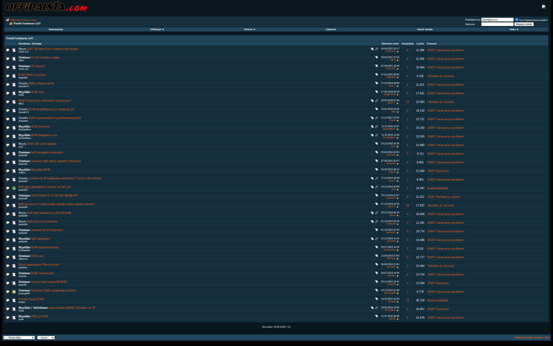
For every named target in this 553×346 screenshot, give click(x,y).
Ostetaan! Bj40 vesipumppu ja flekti (53, 290)
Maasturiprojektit (437, 188)
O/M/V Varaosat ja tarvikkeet (445, 50)
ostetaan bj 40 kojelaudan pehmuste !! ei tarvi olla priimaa (65, 178)
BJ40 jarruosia (40, 126)
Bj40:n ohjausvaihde (41, 83)
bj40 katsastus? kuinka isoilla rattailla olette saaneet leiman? (57, 204)
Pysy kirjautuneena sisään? (533, 20)
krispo (22, 302)
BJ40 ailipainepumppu (45, 247)
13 (407, 102)
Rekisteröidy (56, 29)
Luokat (32, 20)
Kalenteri (331, 29)
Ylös (547, 337)
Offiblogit (155, 29)
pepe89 (22, 284)
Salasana (470, 24)
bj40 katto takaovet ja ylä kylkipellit (49, 212)
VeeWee (23, 267)
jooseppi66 (24, 293)
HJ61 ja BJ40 (39, 316)
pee (394, 189)
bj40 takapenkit (40, 238)
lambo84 (23, 155)
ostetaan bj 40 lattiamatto (47, 230)
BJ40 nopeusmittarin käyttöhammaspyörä (55, 118)
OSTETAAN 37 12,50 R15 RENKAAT (54, 195)
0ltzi (393, 111)
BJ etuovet (38, 66)
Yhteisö (248, 29)
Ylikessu (23, 259)
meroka (23, 276)
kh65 (21, 95)
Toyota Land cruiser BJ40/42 (49, 281)
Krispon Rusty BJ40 (31, 299)
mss (21, 146)
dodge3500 (390, 94)
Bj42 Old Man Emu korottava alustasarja (52, 48)
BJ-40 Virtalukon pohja (45, 57)
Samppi (392, 301)
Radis (392, 120)
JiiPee (392, 215)
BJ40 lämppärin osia (44, 135)
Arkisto (538, 337)
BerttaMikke (25, 129)
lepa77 (392, 85)
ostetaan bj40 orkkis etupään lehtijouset (56, 161)
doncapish (390, 310)
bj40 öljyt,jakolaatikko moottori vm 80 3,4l (45, 187)
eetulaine (23, 121)
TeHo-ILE (24, 51)
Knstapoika (24, 250)
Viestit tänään (425, 29)
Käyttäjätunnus (473, 19)
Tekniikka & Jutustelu (440, 76)
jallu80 (392, 318)
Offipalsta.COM (18, 20)
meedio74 (24, 86)
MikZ (21, 103)
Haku (513, 29)
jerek (21, 319)
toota (21, 310)
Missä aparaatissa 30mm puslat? (39, 264)
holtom (22, 172)
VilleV (21, 60)
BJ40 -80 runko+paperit (41, 143)
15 (407, 205)
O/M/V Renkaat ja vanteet (443, 196)
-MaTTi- (391, 103)
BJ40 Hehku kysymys (32, 74)
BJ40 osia (37, 92)
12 (407, 300)
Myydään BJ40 (40, 169)
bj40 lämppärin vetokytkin (47, 152)
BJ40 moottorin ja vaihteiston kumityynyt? (45, 100)
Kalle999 (23, 77)
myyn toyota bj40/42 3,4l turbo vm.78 (72, 307)
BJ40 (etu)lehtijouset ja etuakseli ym (51, 109)
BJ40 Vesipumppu (42, 273)
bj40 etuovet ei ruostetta (42, 221)
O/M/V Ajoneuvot (438, 171)
